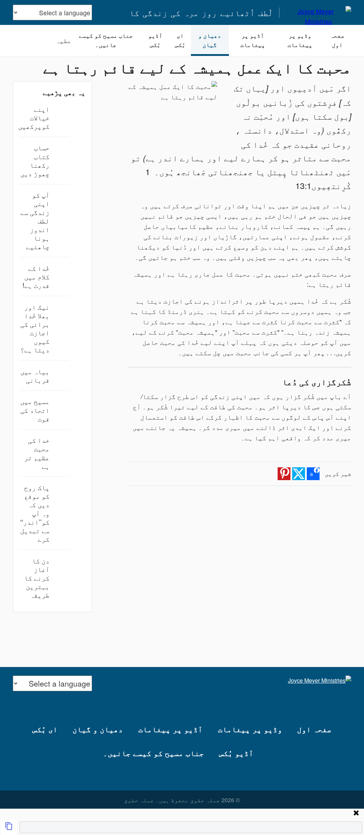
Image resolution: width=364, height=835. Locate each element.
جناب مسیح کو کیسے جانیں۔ (106, 40)
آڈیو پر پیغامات (252, 40)
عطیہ (63, 40)
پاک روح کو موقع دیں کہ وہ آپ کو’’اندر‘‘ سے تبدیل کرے (34, 512)
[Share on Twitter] (298, 473)
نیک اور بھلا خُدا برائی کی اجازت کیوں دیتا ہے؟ (34, 328)
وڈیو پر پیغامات (300, 40)
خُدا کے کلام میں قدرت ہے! (35, 276)
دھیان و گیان (209, 40)
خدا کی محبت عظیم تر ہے (36, 453)
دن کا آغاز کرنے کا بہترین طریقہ (36, 578)
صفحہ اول (337, 40)
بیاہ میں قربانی (34, 375)
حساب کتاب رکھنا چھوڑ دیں (34, 160)
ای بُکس (180, 40)
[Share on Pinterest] (284, 473)
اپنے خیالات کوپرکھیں (33, 117)
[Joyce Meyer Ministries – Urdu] (319, 12)
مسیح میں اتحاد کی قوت (34, 409)
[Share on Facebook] (313, 473)
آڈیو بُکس (155, 40)
